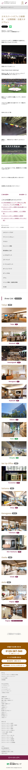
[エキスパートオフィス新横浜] (14, 542)
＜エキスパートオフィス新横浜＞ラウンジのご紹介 (15, 219)
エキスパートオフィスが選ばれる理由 (9, 674)
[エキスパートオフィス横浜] (14, 523)
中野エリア (3, 705)
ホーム (3, 672)
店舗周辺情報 (6, 227)
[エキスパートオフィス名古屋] (14, 592)
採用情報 (3, 679)
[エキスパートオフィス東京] (14, 315)
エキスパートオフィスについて (8, 676)
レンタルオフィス (7, 255)
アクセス (5, 241)
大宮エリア (3, 712)
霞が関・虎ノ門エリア (6, 710)
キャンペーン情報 (7, 246)
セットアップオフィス (6, 691)
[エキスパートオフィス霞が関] (14, 353)
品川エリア (3, 702)
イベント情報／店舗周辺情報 (10, 282)
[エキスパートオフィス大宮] (14, 498)
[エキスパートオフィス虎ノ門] (14, 473)
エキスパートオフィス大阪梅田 (8, 742)
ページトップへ (15, 757)
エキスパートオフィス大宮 (7, 737)
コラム (4, 277)
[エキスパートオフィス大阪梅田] (14, 567)
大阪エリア (3, 717)
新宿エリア (3, 709)
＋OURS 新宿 (4, 733)
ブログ (2, 746)
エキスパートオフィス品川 (7, 727)
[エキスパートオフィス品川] (14, 372)
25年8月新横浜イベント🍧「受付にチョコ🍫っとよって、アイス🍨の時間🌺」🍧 (14, 203)
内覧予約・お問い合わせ (14, 661)
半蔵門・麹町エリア (5, 703)
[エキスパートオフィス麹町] (14, 391)
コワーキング (6, 259)
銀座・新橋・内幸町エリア (7, 700)
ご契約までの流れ (14, 634)
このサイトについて (5, 750)
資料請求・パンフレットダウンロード (14, 665)
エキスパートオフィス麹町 (7, 728)
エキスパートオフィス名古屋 (7, 740)
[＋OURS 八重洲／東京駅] (14, 429)
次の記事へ (22, 194)
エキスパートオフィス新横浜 (17, 227)
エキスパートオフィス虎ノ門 (7, 735)
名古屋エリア (4, 715)
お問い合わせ (4, 753)
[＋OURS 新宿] (14, 448)
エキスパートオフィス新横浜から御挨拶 (13, 216)
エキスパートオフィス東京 (7, 723)
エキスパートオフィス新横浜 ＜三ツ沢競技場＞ (14, 212)
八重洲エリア (4, 707)
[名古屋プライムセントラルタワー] (14, 611)
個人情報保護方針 (5, 748)
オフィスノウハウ (7, 268)
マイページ (22, 3)
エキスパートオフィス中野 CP (8, 730)
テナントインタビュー (8, 237)
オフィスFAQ (6, 273)
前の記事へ (6, 194)
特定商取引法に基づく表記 (7, 751)
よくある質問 (4, 678)
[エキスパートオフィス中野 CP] (14, 410)
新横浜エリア (4, 714)
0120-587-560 (14, 651)
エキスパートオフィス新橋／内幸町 (9, 725)
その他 (4, 287)
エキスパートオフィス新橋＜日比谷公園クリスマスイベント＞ (15, 208)
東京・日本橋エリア (5, 698)
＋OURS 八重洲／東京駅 (6, 732)
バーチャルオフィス (8, 264)
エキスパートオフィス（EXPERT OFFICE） (9, 3)
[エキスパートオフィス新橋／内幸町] (14, 334)
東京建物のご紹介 (7, 250)
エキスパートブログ (8, 232)
